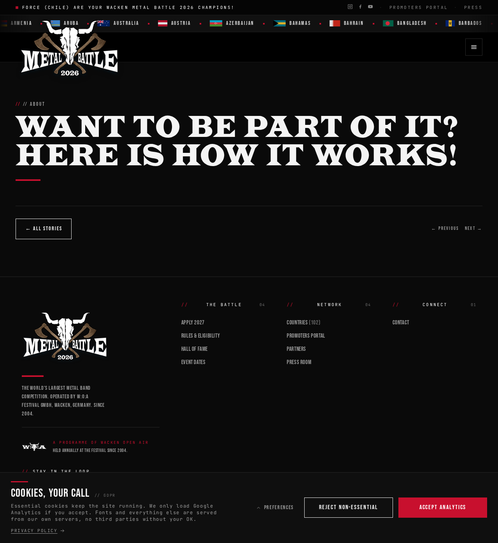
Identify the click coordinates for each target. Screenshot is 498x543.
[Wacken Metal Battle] (91, 335)
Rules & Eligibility (200, 336)
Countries (303, 322)
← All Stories (43, 228)
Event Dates (193, 362)
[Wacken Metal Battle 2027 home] (70, 47)
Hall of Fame (194, 349)
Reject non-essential (348, 507)
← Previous (445, 228)
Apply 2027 (193, 322)
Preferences (279, 507)
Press (473, 7)
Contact (401, 322)
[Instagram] (350, 6)
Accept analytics (442, 507)
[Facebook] (360, 6)
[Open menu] (473, 47)
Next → (473, 228)
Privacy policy (34, 530)
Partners (296, 349)
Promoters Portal (418, 7)
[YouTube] (370, 6)
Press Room (299, 362)
